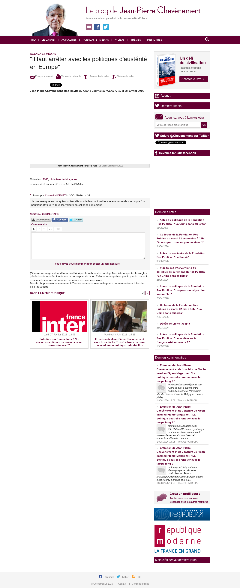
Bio (33, 39)
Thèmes (135, 39)
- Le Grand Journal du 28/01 (90, 166)
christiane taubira (60, 179)
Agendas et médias (95, 39)
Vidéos (119, 39)
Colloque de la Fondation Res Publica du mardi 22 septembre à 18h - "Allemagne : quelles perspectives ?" (181, 238)
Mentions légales (140, 584)
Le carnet (48, 39)
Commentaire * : (40, 224)
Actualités (69, 39)
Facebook (109, 577)
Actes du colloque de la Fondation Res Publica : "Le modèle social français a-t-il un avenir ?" (180, 338)
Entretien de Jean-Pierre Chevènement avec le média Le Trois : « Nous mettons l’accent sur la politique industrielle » (119, 342)
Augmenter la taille (99, 76)
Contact (122, 584)
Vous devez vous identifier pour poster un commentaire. (87, 263)
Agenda (166, 95)
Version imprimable (71, 76)
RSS (139, 577)
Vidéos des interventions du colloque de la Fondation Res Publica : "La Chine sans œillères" (181, 271)
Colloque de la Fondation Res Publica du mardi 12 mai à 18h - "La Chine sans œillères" (179, 308)
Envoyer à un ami (44, 76)
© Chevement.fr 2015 (102, 584)
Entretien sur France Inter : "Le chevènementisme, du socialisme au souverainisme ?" (59, 342)
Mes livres (154, 39)
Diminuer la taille (125, 76)
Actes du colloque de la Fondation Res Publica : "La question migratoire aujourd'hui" (181, 290)
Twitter (125, 577)
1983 (45, 179)
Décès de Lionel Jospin (175, 323)
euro (74, 179)
